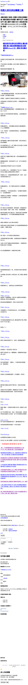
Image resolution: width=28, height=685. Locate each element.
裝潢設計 (11, 529)
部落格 (4, 36)
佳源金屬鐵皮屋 (4, 517)
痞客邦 (13, 525)
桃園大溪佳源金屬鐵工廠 (12, 10)
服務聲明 (14, 666)
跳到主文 (3, 14)
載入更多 (2, 535)
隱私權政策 (23, 665)
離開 (7, 682)
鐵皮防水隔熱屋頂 (13, 530)
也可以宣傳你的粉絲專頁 (4, 611)
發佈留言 (2, 543)
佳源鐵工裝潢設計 (3, 608)
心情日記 (11, 32)
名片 (4, 37)
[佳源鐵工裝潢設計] (1, 610)
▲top (2, 533)
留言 (16, 525)
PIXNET (6, 665)
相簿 (4, 34)
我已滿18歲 (3, 682)
